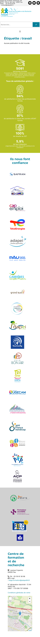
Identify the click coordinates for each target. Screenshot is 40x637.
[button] (20, 614)
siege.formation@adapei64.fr (19, 580)
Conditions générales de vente (19, 593)
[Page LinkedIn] (38, 3)
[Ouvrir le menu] (20, 31)
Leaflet (30, 630)
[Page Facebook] (30, 3)
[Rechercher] (36, 24)
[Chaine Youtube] (34, 3)
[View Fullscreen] (10, 598)
